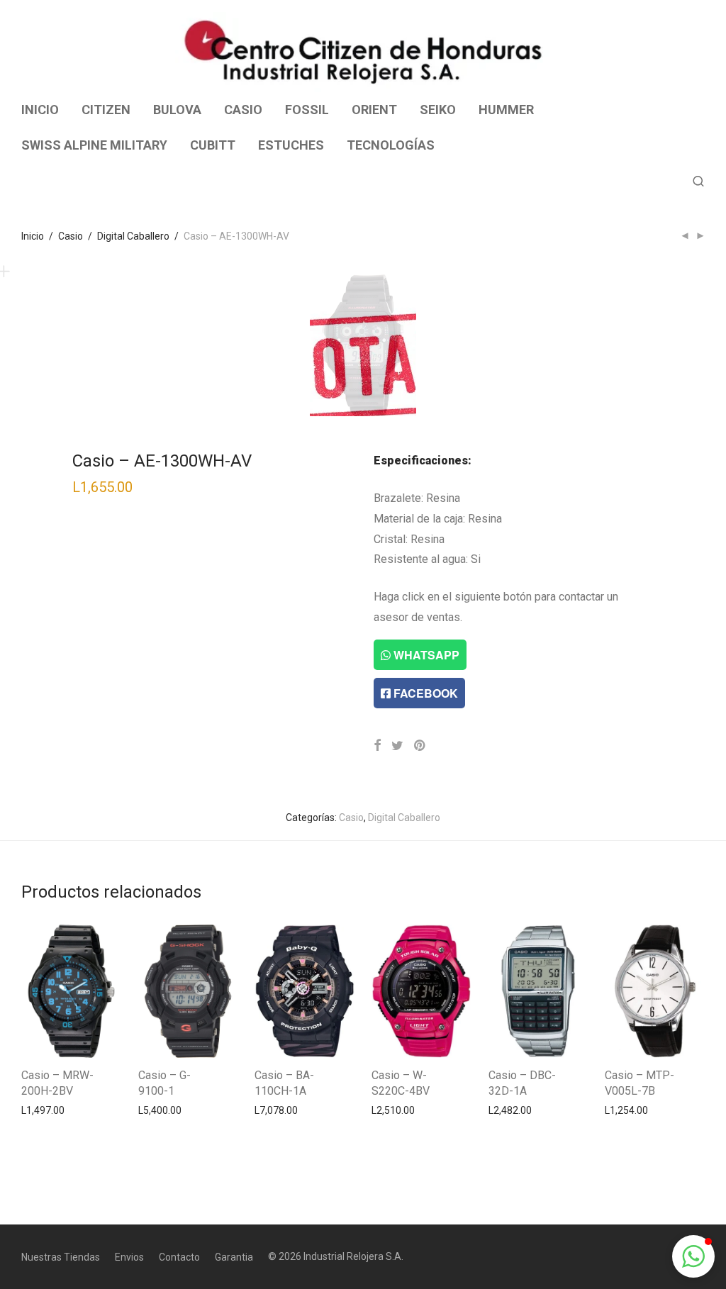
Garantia (234, 1257)
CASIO (243, 109)
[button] (693, 1256)
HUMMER (506, 109)
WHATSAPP (425, 655)
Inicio (32, 236)
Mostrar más (43, 1109)
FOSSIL (307, 109)
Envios (129, 1257)
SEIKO (438, 109)
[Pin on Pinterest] (420, 746)
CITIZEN (106, 109)
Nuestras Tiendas (60, 1257)
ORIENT (374, 109)
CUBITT (212, 145)
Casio (70, 236)
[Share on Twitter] (397, 746)
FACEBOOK (424, 693)
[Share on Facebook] (377, 746)
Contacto (179, 1257)
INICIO (40, 109)
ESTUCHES (291, 145)
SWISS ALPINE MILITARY (94, 145)
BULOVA (177, 109)
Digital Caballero (133, 236)
